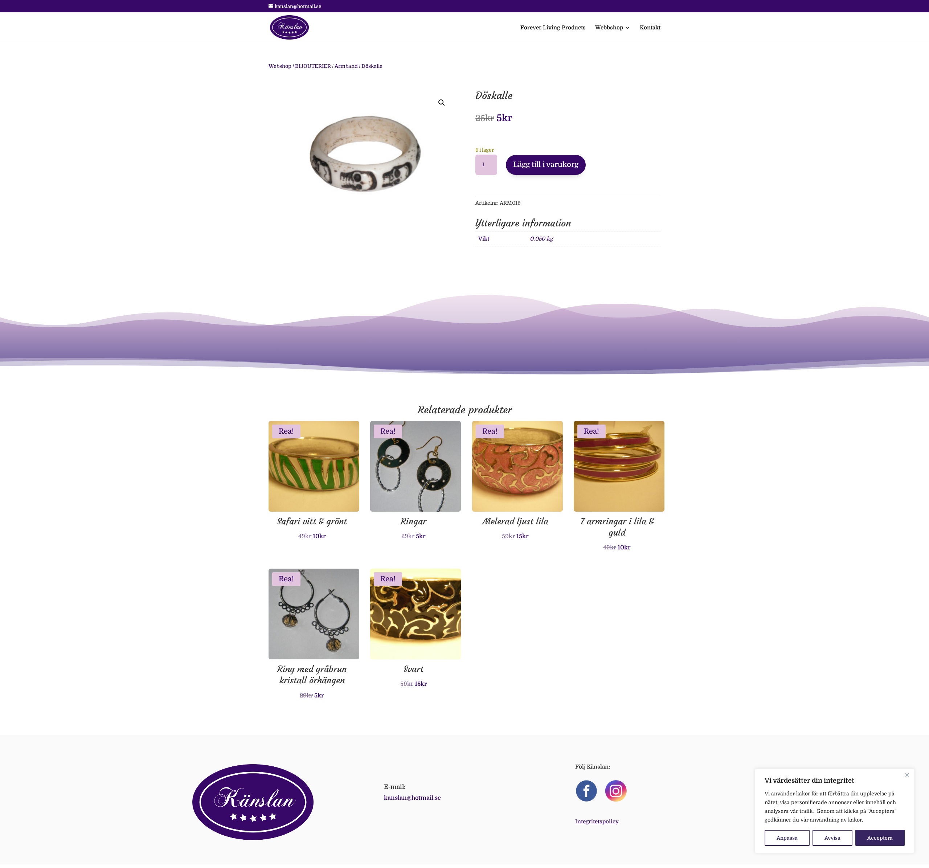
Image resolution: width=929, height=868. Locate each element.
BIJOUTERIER (313, 66)
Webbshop (609, 28)
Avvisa (832, 838)
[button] (441, 102)
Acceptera (880, 838)
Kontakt (650, 28)
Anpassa (787, 838)
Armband (346, 66)
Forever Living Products (553, 28)
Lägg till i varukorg (545, 164)
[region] (834, 811)
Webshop (280, 66)
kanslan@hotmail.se (412, 798)
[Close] (907, 774)
